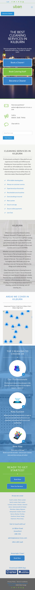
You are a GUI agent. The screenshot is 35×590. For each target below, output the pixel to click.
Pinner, (19, 516)
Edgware (22, 509)
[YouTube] (16, 1)
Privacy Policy (11, 581)
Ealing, (18, 509)
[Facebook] (12, 1)
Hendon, (19, 504)
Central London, (12, 504)
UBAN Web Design (21, 585)
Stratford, (14, 516)
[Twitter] (14, 1)
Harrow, (12, 514)
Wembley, (13, 509)
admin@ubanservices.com (21, 108)
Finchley (22, 514)
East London (21, 502)
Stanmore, (14, 518)
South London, (13, 500)
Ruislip (22, 516)
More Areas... (20, 518)
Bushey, (17, 514)
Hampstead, (13, 511)
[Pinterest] (19, 1)
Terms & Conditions (22, 581)
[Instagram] (21, 1)
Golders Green (21, 511)
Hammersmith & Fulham (19, 507)
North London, (14, 502)
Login (7, 1)
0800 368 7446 (18, 118)
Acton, (11, 507)
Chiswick (24, 504)
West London (22, 500)
